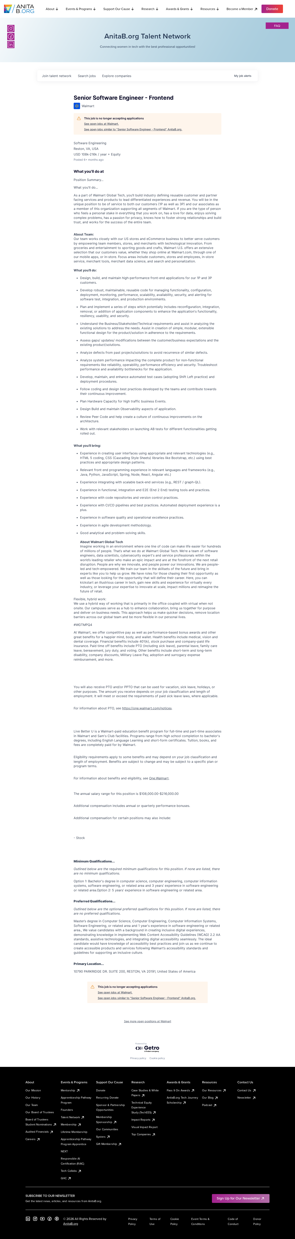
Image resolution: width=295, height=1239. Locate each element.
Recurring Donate (107, 1098)
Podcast (207, 1105)
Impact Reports (141, 1120)
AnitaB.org (70, 1223)
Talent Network (70, 1117)
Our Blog (208, 1098)
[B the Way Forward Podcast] (56, 1218)
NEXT (64, 1151)
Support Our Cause (116, 9)
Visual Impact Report (144, 1127)
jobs (87, 76)
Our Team (31, 1105)
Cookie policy (157, 1058)
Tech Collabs (69, 1171)
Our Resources (212, 1090)
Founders (67, 1110)
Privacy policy (138, 1058)
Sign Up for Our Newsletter (238, 1198)
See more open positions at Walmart (147, 1021)
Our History (32, 1098)
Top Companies (141, 1134)
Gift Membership (106, 1144)
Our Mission (33, 1090)
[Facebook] (10, 36)
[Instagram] (10, 28)
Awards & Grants (177, 9)
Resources (207, 9)
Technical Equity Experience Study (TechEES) (141, 1107)
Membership (69, 1124)
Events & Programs (79, 9)
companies (116, 76)
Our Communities (107, 1129)
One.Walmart (159, 778)
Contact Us (244, 1090)
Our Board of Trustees (39, 1112)
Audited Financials (37, 1132)
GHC (64, 1178)
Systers (101, 1137)
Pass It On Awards (178, 1090)
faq (277, 25)
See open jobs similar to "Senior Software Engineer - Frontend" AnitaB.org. (133, 129)
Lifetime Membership (74, 1132)
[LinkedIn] (10, 44)
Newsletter (244, 1098)
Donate (100, 1090)
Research (148, 9)
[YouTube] (42, 1218)
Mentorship (68, 1090)
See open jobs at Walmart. (101, 123)
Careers (30, 1139)
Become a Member (240, 9)
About (50, 9)
